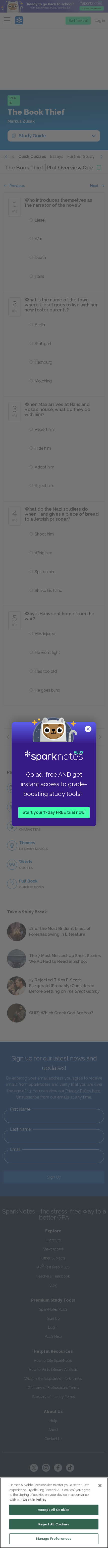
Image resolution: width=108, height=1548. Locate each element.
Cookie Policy (34, 1500)
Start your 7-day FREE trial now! (54, 812)
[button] (88, 729)
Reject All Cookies (53, 1524)
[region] (54, 1512)
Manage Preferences (53, 1538)
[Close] (99, 1485)
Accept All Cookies (54, 1510)
